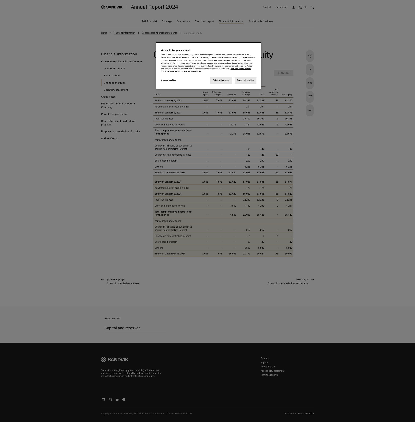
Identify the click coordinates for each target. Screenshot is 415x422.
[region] (208, 65)
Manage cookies (168, 80)
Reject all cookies (221, 80)
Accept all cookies (245, 80)
